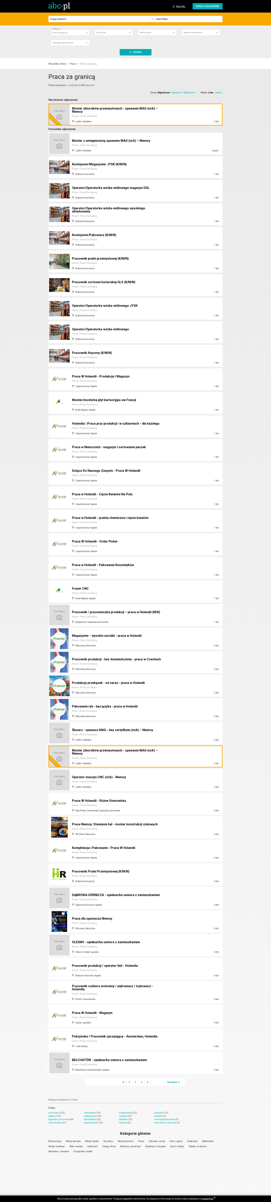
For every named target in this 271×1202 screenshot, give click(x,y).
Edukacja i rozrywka (155, 1146)
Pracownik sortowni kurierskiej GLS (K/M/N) (103, 282)
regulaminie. (208, 1198)
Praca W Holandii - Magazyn (92, 1013)
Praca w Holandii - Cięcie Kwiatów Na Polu (102, 494)
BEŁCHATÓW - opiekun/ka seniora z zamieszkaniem (109, 1060)
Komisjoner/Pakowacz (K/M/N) (94, 235)
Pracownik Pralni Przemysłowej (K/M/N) (100, 871)
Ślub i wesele (76, 1146)
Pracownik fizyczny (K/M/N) (92, 353)
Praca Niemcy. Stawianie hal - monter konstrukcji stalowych (115, 824)
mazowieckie (55, 1122)
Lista (210, 92)
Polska (51, 1108)
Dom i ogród (176, 1141)
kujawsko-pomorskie (58, 1119)
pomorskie (53, 1112)
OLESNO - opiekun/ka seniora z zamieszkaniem (106, 942)
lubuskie (158, 1116)
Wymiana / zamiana (58, 1151)
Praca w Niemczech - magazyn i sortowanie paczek (109, 447)
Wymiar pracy (145, 32)
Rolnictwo (93, 1146)
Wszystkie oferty (57, 63)
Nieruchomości (125, 1141)
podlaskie (159, 1112)
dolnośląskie (90, 1119)
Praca (73, 63)
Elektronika (207, 1141)
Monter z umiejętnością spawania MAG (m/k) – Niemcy (111, 141)
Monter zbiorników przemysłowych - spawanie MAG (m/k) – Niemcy (115, 110)
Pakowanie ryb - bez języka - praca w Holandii (105, 706)
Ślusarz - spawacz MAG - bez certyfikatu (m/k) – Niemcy (112, 730)
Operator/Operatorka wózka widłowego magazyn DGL (110, 188)
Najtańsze (177, 92)
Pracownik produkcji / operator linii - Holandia (105, 966)
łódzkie (122, 1122)
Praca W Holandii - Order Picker (95, 541)
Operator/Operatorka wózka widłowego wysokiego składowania (108, 209)
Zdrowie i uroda (157, 1141)
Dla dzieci (108, 1141)
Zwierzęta (192, 1141)
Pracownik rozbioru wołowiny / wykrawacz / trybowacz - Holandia (112, 987)
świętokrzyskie (91, 1122)
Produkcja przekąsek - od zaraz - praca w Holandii (108, 683)
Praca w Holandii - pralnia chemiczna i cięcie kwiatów (110, 518)
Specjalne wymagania (192, 32)
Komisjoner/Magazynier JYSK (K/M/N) (99, 164)
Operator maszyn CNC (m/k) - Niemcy (99, 777)
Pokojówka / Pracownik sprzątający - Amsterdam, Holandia (114, 1036)
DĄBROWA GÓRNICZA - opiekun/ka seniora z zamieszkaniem (116, 895)
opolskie (123, 1116)
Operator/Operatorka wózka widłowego (100, 329)
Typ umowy (101, 32)
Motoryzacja (54, 1141)
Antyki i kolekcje (56, 1146)
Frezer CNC (80, 588)
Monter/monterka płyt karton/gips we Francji (104, 400)
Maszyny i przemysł (130, 1146)
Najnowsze (164, 92)
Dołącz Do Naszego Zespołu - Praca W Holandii (106, 471)
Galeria (218, 92)
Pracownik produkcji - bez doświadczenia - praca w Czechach (116, 659)
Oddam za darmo (198, 1146)
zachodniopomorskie (164, 1119)
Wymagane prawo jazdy (63, 43)
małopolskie (90, 1112)
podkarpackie (125, 1112)
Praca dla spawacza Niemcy (92, 918)
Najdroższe (189, 92)
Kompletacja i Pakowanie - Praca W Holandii (103, 848)
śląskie (51, 1116)
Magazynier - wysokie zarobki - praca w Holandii (107, 636)
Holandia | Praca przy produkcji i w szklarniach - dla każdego (115, 423)
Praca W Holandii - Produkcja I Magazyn (101, 376)
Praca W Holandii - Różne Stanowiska (99, 801)
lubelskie (123, 1119)
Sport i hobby (177, 1146)
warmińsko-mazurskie (165, 1122)
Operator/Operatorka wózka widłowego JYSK (105, 306)
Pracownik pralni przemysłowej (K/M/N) (100, 258)
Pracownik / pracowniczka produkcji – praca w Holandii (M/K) (116, 612)
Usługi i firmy (109, 1146)
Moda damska (73, 1141)
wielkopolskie (90, 1116)
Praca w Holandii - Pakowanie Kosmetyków (103, 565)
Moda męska (92, 1141)
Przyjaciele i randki (83, 1151)
